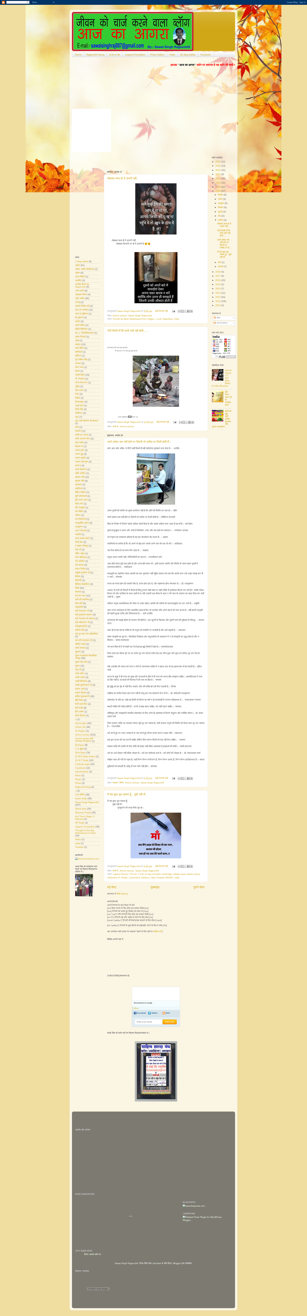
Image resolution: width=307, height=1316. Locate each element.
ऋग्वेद (77, 321)
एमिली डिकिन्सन (81, 329)
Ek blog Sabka (187, 54)
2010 (218, 305)
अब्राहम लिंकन (81, 294)
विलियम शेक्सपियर (82, 584)
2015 (218, 284)
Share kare (80, 809)
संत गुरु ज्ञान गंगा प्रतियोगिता (86, 634)
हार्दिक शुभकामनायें (82, 696)
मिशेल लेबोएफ (80, 492)
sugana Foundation (85, 826)
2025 (218, 166)
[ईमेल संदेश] (173, 311)
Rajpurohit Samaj (95, 54)
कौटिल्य (78, 356)
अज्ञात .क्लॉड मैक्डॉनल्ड (84, 269)
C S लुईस (79, 749)
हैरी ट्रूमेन (79, 712)
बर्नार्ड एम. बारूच (81, 435)
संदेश (218, 318)
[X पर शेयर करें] (185, 311)
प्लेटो (77, 427)
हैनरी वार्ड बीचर (81, 704)
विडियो (77, 576)
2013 (218, 293)
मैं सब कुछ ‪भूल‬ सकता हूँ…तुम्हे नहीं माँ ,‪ (127, 794)
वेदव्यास (78, 592)
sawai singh (81, 798)
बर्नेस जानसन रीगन (82, 438)
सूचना (77, 666)
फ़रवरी (221, 266)
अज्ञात (77, 265)
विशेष (121, 782)
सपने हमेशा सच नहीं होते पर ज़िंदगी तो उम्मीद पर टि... (224, 244)
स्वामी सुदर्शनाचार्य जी (83, 685)
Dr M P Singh (82, 760)
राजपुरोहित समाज (82, 523)
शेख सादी (79, 603)
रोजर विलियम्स (81, 557)
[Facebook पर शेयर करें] (188, 311)
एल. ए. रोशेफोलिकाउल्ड (84, 333)
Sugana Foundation (135, 54)
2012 (218, 297)
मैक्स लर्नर (79, 504)
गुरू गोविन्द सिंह (81, 359)
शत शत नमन (80, 595)
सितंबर (221, 207)
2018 (218, 272)
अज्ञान (77, 273)
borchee (157, 1263)
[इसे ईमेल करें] (179, 311)
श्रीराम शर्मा (79, 630)
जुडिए (77, 386)
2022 (218, 178)
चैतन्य (77, 371)
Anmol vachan (120, 315)
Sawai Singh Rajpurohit (140, 315)
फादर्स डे (78, 431)
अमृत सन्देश (79, 298)
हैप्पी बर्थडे (79, 708)
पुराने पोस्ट (199, 887)
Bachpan (79, 745)
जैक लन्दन (79, 390)
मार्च (220, 262)
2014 (218, 288)
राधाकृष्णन (79, 527)
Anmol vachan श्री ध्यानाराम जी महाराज (84, 739)
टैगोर (77, 394)
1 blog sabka (81, 261)
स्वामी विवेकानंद (81, 681)
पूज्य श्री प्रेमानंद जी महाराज (86, 421)
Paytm (78, 779)
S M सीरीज (80, 794)
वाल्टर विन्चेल (80, 569)
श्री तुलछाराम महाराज (83, 614)
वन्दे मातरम (79, 565)
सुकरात (78, 652)
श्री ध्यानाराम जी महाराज (85, 618)
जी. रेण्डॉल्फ (80, 379)
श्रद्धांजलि (79, 607)
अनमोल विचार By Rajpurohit (82, 285)
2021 (218, 183)
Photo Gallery (157, 54)
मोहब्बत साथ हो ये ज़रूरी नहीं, (122, 178)
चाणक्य (78, 363)
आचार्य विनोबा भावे (82, 306)
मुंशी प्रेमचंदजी (81, 496)
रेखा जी (78, 549)
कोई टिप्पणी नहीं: (162, 311)
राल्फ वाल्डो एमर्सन (82, 538)
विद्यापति (78, 580)
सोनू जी (78, 669)
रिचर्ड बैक (79, 542)
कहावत (115, 782)
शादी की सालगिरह (82, 599)
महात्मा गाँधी (79, 481)
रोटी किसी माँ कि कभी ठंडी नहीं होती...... (127, 330)
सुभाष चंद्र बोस (81, 662)
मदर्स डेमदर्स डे (81, 469)
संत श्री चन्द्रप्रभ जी (83, 640)
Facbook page (82, 764)
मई (219, 216)
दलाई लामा (79, 405)
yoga (77, 843)
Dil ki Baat (80, 752)
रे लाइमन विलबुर (81, 546)
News (78, 775)
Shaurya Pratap (83, 812)
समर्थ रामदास (80, 648)
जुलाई (220, 212)
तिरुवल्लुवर (79, 402)
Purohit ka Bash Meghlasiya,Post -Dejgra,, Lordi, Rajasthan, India (146, 319)
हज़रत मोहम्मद (80, 692)
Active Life (114, 54)
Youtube (79, 847)
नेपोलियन (79, 413)
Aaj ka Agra (81, 723)
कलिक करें (157, 931)
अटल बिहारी (80, 276)
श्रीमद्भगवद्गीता (81, 626)
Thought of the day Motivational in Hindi (85, 831)
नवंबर (220, 199)
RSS (168, 1013)
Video (172, 54)
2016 (218, 280)
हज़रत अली (79, 689)
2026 (218, 161)
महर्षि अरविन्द (80, 473)
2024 (218, 170)
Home (78, 54)
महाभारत (78, 484)
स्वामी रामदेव (80, 677)
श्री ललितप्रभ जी (82, 622)
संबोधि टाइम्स (80, 644)
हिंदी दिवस (79, 700)
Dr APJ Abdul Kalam (85, 756)
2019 (218, 191)
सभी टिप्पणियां (221, 323)
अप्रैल (221, 220)
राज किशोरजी (80, 519)
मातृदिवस (78, 488)
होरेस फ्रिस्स (80, 715)
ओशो (77, 340)
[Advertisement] (144, 160)
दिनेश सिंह (79, 409)
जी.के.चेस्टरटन (81, 382)
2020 (218, 187)
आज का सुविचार (81, 313)
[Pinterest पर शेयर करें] (191, 311)
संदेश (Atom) (122, 894)
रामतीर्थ (78, 534)
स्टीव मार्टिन (79, 673)
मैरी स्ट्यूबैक (80, 507)
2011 (218, 301)
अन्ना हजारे (79, 290)
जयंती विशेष (80, 375)
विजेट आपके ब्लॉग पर (109, 1254)
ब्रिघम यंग (79, 446)
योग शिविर (79, 511)
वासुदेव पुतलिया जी (82, 572)
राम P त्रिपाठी (80, 530)
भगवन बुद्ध (79, 454)
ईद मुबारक (79, 317)
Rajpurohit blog (83, 787)
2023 (218, 174)
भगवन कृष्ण (79, 450)
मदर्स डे (115, 426)
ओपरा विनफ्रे (80, 337)
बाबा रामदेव (79, 442)
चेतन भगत (79, 367)
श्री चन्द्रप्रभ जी (82, 611)
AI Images (80, 731)
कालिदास (78, 352)
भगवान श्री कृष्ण (81, 462)
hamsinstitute (82, 771)
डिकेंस (77, 398)
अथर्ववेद (78, 280)
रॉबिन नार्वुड (79, 553)
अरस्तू (77, 302)
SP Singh (79, 823)
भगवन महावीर (80, 458)
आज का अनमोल (81, 310)
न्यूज (77, 417)
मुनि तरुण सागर (81, 500)
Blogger (177, 1263)
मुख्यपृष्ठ (155, 887)
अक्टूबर (221, 203)
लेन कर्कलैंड (80, 561)
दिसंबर (221, 195)
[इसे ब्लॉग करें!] (182, 311)
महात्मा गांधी (79, 477)
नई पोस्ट (111, 887)
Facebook (205, 54)
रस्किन (78, 515)
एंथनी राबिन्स (80, 325)
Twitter (154, 1013)
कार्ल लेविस (79, 348)
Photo (78, 783)
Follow (135, 1008)
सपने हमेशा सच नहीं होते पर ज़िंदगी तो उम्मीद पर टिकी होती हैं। (139, 441)
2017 (218, 276)
